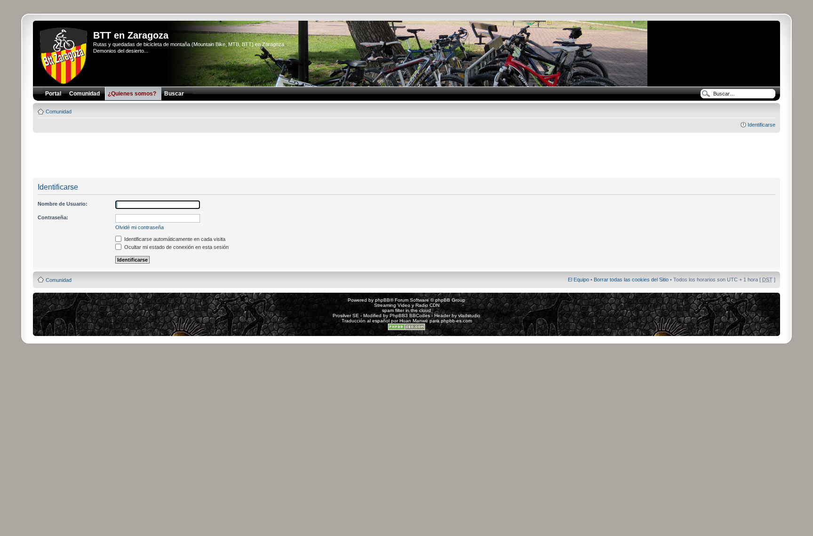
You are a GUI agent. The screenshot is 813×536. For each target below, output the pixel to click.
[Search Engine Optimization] (406, 328)
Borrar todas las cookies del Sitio (631, 279)
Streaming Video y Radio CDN (406, 305)
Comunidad (59, 111)
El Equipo (578, 279)
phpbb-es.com (456, 320)
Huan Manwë (413, 320)
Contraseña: (53, 217)
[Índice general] (64, 54)
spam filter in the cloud (406, 310)
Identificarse (761, 125)
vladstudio (469, 315)
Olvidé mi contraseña (139, 227)
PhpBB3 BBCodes (410, 315)
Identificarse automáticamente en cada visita (174, 239)
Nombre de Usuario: (63, 204)
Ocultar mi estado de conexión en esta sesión (176, 247)
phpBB (382, 300)
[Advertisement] (406, 156)
